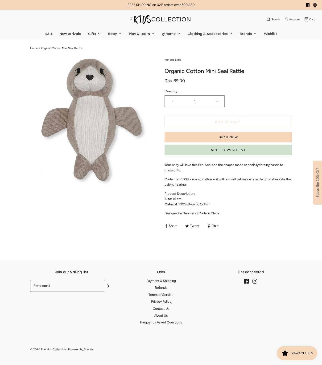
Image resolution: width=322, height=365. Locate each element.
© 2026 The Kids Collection (48, 349)
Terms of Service (161, 295)
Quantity (171, 91)
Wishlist (270, 33)
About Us (161, 316)
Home (34, 48)
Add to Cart (228, 122)
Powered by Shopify (81, 349)
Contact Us (161, 309)
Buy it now (228, 137)
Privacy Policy (161, 302)
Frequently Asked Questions (161, 322)
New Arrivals (70, 33)
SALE (49, 33)
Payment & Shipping (161, 281)
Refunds (161, 288)
